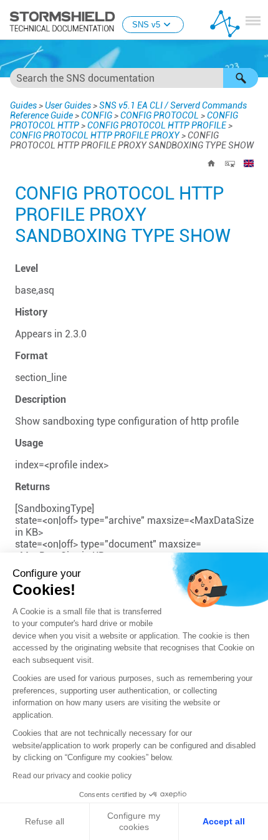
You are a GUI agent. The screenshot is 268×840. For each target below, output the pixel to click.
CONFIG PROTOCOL (159, 115)
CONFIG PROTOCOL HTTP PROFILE (156, 125)
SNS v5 (146, 24)
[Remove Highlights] (230, 163)
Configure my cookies (133, 821)
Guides (23, 105)
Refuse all (44, 821)
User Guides (68, 105)
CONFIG (96, 115)
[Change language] (249, 163)
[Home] (211, 163)
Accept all (224, 821)
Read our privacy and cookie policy (72, 775)
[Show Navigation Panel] (253, 21)
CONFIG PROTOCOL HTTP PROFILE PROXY (94, 135)
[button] (240, 78)
